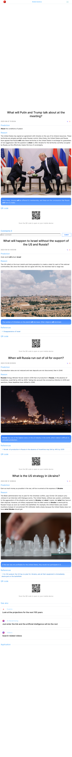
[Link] (69, 121)
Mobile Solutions (37, 2)
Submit (66, 235)
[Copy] (67, 121)
